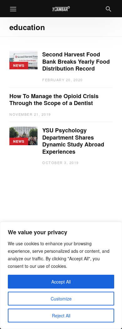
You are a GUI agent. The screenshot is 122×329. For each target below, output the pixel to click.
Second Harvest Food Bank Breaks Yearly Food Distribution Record (76, 61)
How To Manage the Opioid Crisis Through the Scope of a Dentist (54, 100)
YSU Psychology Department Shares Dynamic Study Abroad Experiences (73, 141)
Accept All (61, 282)
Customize (61, 298)
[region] (61, 275)
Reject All (61, 315)
